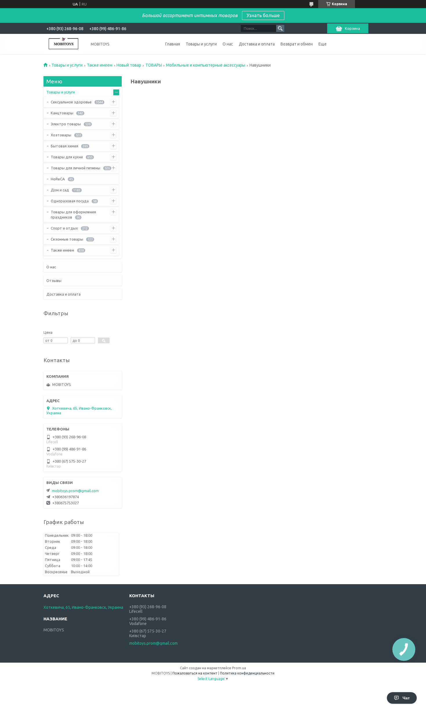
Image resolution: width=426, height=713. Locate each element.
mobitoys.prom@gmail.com (75, 491)
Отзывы (53, 280)
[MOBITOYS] (63, 44)
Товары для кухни (67, 157)
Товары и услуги (201, 44)
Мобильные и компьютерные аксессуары (205, 65)
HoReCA (58, 179)
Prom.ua (239, 668)
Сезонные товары (67, 239)
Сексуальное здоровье (71, 102)
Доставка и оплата (257, 44)
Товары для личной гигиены (75, 168)
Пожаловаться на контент (194, 673)
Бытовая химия (64, 146)
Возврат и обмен (297, 44)
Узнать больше (263, 15)
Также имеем (99, 65)
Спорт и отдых (64, 228)
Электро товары (66, 124)
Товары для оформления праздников (73, 214)
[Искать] (280, 28)
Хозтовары (61, 135)
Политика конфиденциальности (247, 673)
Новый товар (128, 65)
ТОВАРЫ (153, 65)
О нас (228, 44)
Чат (406, 698)
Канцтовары (62, 113)
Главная (172, 44)
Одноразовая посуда (70, 201)
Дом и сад (60, 190)
